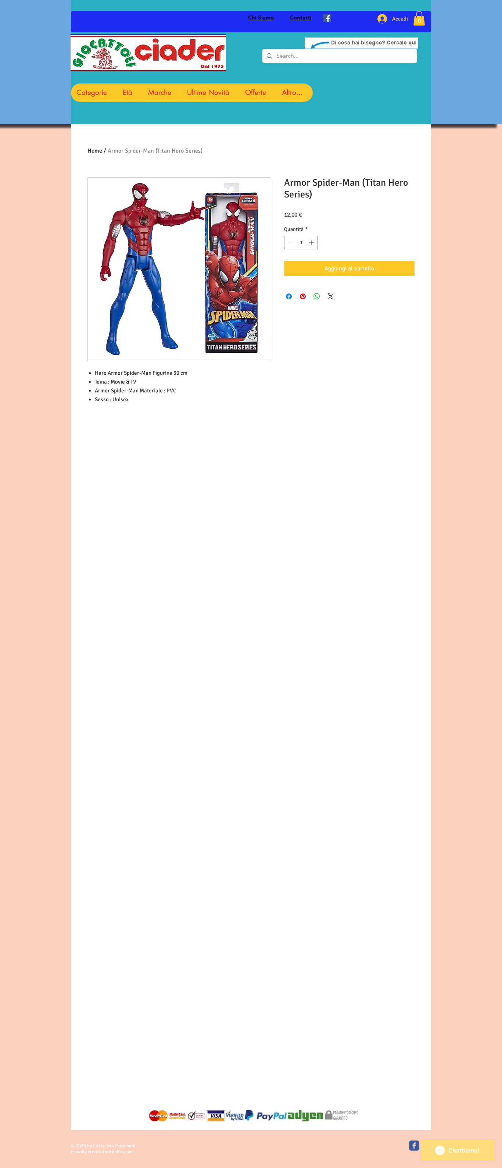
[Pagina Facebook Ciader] (327, 18)
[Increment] (312, 242)
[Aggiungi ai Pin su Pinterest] (302, 296)
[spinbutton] (301, 242)
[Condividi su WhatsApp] (316, 296)
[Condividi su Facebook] (288, 296)
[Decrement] (289, 242)
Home (94, 150)
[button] (419, 18)
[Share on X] (330, 296)
